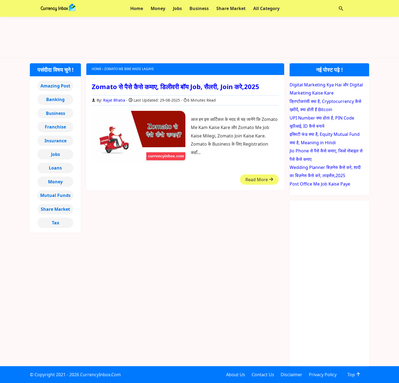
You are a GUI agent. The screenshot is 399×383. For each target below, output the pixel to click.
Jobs (55, 154)
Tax (55, 223)
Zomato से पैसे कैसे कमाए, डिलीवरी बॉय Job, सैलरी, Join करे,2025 (175, 86)
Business (55, 113)
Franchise (55, 127)
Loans (55, 168)
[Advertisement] (199, 37)
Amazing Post (55, 86)
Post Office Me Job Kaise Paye (320, 184)
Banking (55, 99)
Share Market (55, 209)
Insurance (55, 141)
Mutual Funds (55, 195)
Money (55, 182)
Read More (257, 180)
